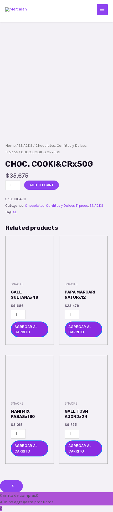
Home (10, 145)
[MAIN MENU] (102, 9)
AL (15, 212)
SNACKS (25, 145)
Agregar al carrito (26, 329)
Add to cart (41, 185)
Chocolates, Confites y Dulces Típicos (56, 205)
